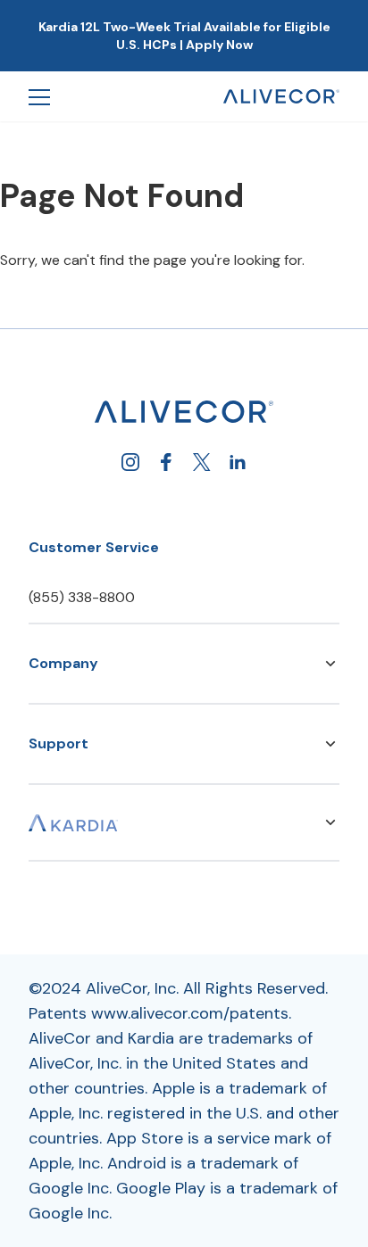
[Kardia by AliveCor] (73, 822)
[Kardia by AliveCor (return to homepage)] (184, 412)
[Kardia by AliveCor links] (330, 822)
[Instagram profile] (130, 462)
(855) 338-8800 (82, 597)
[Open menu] (39, 96)
